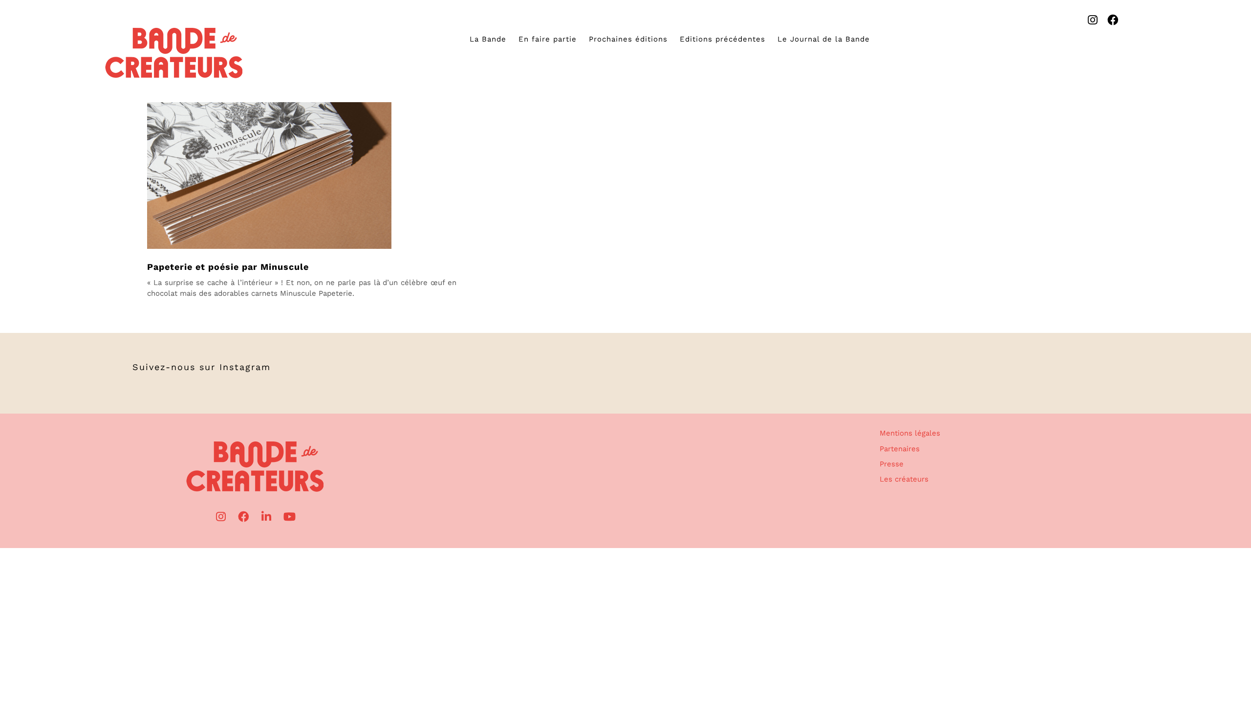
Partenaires (900, 448)
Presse (892, 464)
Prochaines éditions (628, 39)
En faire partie (547, 39)
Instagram (245, 367)
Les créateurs (904, 479)
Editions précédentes (722, 39)
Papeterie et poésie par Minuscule (228, 267)
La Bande (488, 39)
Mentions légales (910, 433)
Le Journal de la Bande (823, 39)
